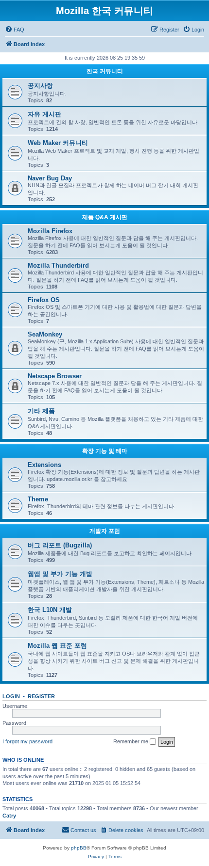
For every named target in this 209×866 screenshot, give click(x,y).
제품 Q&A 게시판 (104, 217)
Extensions (44, 464)
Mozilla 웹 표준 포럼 (57, 645)
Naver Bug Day (50, 178)
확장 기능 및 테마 (104, 451)
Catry (9, 815)
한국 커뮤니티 (105, 71)
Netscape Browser (55, 376)
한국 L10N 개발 (50, 609)
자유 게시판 (44, 114)
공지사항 (40, 85)
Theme (38, 499)
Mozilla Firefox (50, 231)
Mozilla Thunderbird (58, 265)
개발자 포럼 (104, 531)
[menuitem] (14, 29)
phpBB (79, 847)
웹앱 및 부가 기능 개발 (60, 573)
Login (11, 696)
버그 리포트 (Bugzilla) (60, 545)
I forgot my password (27, 741)
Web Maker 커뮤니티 (58, 142)
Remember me (131, 741)
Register (41, 696)
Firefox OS (44, 300)
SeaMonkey (45, 334)
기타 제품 (41, 411)
